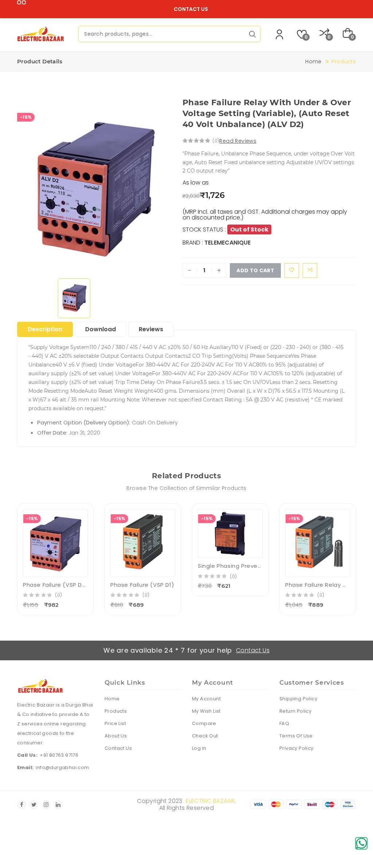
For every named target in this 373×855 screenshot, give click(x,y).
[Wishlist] (291, 270)
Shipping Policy (298, 698)
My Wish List (206, 711)
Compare (204, 723)
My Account (206, 698)
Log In (199, 748)
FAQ (284, 723)
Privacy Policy (296, 748)
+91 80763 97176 (59, 755)
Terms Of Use (296, 735)
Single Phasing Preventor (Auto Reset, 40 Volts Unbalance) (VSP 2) (230, 566)
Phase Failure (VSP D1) (142, 585)
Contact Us (191, 9)
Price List (115, 723)
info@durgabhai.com (62, 767)
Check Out (205, 735)
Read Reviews (237, 141)
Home (313, 61)
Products (116, 711)
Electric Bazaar (210, 801)
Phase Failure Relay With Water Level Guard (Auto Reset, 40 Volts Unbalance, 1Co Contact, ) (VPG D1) (317, 585)
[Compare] (310, 270)
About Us (116, 735)
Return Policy (295, 711)
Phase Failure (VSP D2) (55, 585)
